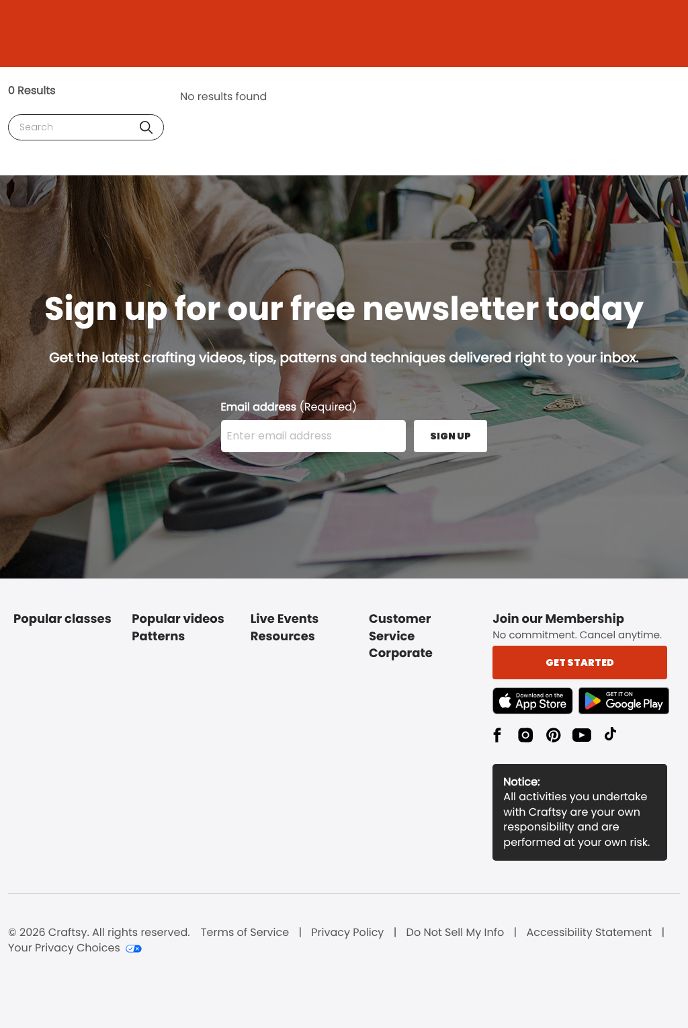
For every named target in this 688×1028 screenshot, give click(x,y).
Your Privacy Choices (64, 948)
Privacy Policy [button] (347, 932)
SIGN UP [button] (450, 436)
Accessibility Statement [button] (589, 932)
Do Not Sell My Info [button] (455, 932)
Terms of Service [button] (245, 932)
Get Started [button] (580, 662)
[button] (146, 127)
